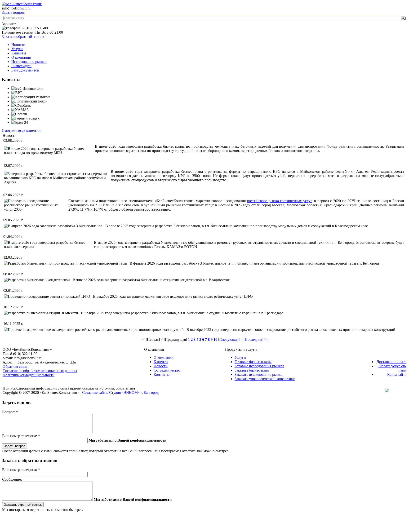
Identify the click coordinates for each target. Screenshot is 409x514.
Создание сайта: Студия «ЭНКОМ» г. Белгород (120, 392)
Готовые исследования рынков (259, 366)
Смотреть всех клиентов (21, 130)
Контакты (161, 374)
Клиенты (18, 53)
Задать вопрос (13, 12)
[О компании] (22, 4)
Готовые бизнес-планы (253, 362)
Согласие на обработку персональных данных (40, 371)
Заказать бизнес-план (252, 370)
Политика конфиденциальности (28, 375)
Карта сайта (396, 374)
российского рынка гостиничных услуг (279, 201)
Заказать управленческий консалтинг (265, 379)
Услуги (17, 49)
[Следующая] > (230, 339)
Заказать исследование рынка (258, 374)
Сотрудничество (167, 370)
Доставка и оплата (391, 362)
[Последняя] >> (256, 339)
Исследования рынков (29, 62)
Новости (18, 45)
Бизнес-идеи (21, 66)
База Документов (25, 70)
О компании (21, 57)
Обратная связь (15, 366)
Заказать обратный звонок (23, 37)
